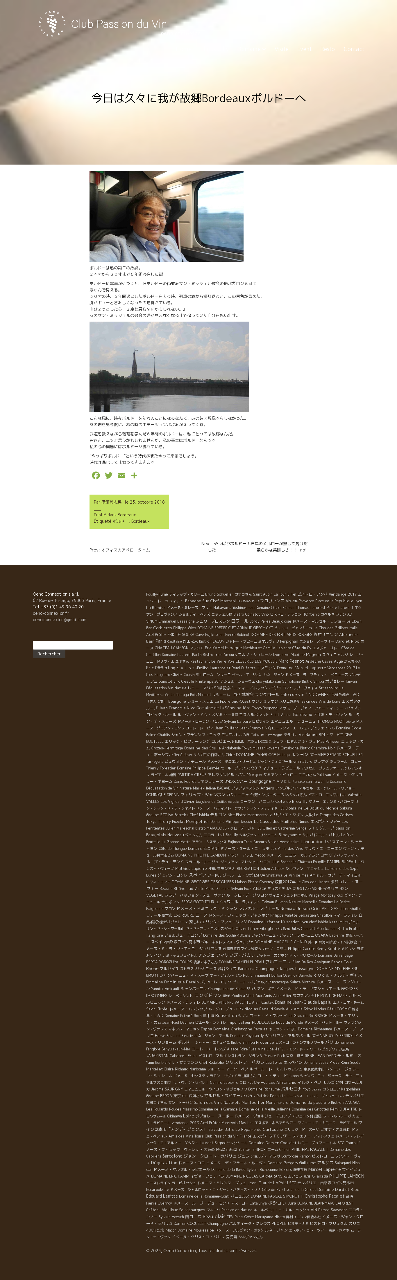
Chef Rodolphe (211, 1062)
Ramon (305, 1156)
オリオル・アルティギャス (337, 975)
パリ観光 (283, 928)
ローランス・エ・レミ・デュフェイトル (303, 728)
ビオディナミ (298, 1223)
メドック (348, 948)
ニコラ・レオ (214, 834)
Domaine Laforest (264, 921)
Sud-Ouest (241, 701)
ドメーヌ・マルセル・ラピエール (181, 1169)
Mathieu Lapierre (191, 868)
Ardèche (313, 661)
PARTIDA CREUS (192, 774)
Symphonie (291, 681)
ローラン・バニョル (257, 801)
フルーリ (213, 1209)
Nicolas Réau (325, 1009)
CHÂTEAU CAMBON (172, 647)
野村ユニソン (326, 634)
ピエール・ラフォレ (210, 1022)
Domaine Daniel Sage (335, 955)
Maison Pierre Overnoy (254, 881)
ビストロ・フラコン (285, 614)
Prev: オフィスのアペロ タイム (120, 550)
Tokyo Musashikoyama (261, 748)
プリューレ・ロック (215, 982)
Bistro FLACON (211, 641)
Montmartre (277, 1102)
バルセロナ (291, 1089)
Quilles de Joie (228, 801)
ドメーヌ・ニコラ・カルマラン (292, 855)
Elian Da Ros (302, 962)
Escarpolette (157, 1189)
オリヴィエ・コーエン (323, 848)
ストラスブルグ (192, 968)
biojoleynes (206, 801)
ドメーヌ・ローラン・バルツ (200, 721)
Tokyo (151, 821)
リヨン (265, 861)
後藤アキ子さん (205, 962)
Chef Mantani (223, 600)
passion (342, 828)
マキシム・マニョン (184, 1029)
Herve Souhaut (167, 1035)
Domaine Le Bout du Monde (312, 808)
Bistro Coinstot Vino (251, 614)
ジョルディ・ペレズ (194, 614)
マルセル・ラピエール (224, 1096)
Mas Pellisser (328, 741)
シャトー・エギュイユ (212, 1042)
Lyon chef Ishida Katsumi (322, 921)
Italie (353, 627)
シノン (243, 1015)
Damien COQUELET (190, 1223)
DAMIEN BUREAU (341, 861)
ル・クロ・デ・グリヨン (247, 895)
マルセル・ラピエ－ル (259, 908)
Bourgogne (260, 781)
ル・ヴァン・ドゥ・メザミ (200, 714)
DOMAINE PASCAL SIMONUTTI (277, 1196)
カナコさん (243, 594)
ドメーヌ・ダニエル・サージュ (231, 761)
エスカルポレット (254, 714)
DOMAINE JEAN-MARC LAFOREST (325, 1203)
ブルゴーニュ (278, 962)
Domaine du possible (309, 1102)
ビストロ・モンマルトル (327, 794)
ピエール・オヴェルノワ (252, 982)
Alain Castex (263, 1002)
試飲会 (248, 694)
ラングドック (208, 995)
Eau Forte (274, 1062)
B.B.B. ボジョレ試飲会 (253, 741)
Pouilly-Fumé (157, 594)
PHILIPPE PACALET (310, 1149)
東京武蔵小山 (314, 1069)
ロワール (239, 621)
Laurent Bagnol (213, 1142)
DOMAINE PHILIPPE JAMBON (200, 855)
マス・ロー (239, 1203)
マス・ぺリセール (303, 955)
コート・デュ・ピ (272, 1075)
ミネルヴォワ (268, 641)
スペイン (197, 875)
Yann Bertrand (158, 1062)
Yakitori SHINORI (253, 1149)
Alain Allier (282, 995)
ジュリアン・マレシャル (239, 861)
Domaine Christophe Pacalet (240, 1029)
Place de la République (334, 600)
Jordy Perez (260, 621)
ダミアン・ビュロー (280, 774)
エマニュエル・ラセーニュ (293, 721)
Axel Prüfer (210, 1122)
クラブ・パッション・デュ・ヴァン (195, 895)
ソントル (242, 975)
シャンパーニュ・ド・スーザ (184, 975)
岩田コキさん (156, 1102)
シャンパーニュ (194, 988)
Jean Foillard (227, 728)
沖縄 (212, 868)
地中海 (208, 1015)
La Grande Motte (176, 841)
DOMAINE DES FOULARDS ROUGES (281, 634)
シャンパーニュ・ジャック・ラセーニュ (282, 935)
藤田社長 (300, 1169)
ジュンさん (194, 834)
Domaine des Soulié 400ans (226, 935)
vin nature (302, 761)
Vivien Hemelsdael (284, 841)
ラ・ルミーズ (349, 1055)
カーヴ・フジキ (274, 948)
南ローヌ (193, 1216)
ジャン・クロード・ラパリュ (210, 1156)
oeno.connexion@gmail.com (59, 619)
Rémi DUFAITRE (343, 1109)
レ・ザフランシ (185, 1062)
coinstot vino (169, 681)
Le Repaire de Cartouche (259, 1129)
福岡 (172, 774)
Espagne (233, 648)
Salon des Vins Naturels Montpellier (229, 1102)
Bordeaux (127, 515)
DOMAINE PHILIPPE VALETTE (226, 1002)
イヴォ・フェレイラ (207, 1176)
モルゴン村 (333, 1082)
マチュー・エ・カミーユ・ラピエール (327, 1122)
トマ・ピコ (335, 734)
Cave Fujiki (205, 634)
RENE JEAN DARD (320, 1055)
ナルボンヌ (170, 901)
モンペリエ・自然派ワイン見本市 (325, 1182)
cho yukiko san (268, 681)
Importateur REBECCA (249, 1022)
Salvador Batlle (221, 1129)
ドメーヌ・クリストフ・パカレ (198, 1236)
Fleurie (187, 1035)
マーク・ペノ (237, 1069)
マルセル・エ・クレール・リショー (327, 788)
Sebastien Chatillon (315, 915)
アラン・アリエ (240, 855)
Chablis (164, 734)
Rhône (152, 968)
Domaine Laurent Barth (182, 654)
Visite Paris (204, 888)
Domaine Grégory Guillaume (292, 1162)
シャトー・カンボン (272, 955)
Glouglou (267, 928)
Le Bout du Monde (287, 1022)
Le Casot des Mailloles (275, 821)
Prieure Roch (274, 1055)
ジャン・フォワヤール (274, 761)
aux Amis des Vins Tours (182, 1136)
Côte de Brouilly (291, 801)
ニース (211, 968)
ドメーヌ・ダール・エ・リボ (244, 848)
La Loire (244, 721)
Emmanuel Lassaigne (177, 621)
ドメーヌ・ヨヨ (191, 1162)
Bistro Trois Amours (220, 654)
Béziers (285, 1169)
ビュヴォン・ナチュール (185, 761)
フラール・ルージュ (202, 861)
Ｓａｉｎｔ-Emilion (192, 667)
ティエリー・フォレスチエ (314, 1136)
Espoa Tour (342, 961)
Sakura (346, 808)
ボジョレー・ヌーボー (214, 1116)
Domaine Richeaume (315, 1029)
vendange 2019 (185, 1122)
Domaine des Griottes (310, 1109)
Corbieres (162, 627)
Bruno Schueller (219, 594)
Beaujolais (214, 1216)
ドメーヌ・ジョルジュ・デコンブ (262, 1116)
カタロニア (331, 1089)
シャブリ (309, 741)
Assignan (322, 962)
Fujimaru (235, 841)
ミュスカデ (276, 888)
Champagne (218, 1223)
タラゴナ (291, 734)
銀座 (318, 1116)
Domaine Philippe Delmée (198, 768)
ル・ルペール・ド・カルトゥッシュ (282, 1209)
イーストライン (158, 1182)
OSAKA (321, 935)
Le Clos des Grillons (331, 627)
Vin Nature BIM (312, 734)
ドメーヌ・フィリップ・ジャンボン (239, 915)
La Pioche (222, 701)
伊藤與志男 (111, 502)
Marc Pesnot (291, 661)
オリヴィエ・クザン (287, 814)
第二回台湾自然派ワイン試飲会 (332, 942)
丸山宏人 (190, 641)
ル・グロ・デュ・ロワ (225, 1009)
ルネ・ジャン (276, 1230)
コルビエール (222, 741)
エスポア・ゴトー (326, 648)
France (245, 1136)
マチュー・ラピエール (281, 768)
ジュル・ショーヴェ (239, 681)
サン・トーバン (180, 1102)
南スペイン (292, 1062)
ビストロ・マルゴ (212, 1055)
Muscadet (290, 921)
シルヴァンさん (250, 1236)
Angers (267, 788)
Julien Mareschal (180, 828)
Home (184, 49)
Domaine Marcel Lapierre (301, 667)
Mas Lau (246, 1122)
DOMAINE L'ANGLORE (256, 754)
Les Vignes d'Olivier (178, 801)
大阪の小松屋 (214, 1149)
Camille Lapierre (224, 1082)
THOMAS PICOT (330, 721)
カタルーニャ (237, 794)
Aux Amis (263, 995)
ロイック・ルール (161, 714)
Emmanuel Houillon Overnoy (274, 975)
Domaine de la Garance (218, 1109)
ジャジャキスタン (245, 788)
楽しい (195, 921)
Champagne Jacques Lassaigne (284, 968)
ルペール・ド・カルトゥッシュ (276, 1069)
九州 (352, 995)
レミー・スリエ (200, 701)
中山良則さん (192, 1095)
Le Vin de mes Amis (301, 875)
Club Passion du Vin (222, 1136)
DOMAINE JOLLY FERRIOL (333, 1035)
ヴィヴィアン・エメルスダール (210, 928)
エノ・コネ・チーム (348, 1002)
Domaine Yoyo (241, 1035)
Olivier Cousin (183, 674)
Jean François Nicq (177, 708)
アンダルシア (286, 788)
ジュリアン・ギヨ (261, 988)
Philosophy (214, 49)
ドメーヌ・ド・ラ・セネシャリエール (308, 988)
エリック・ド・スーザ (301, 1129)
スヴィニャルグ (335, 654)
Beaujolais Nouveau (165, 834)
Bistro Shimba (243, 1042)
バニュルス (240, 1196)
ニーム (273, 1149)
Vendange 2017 (343, 594)
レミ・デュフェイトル (179, 955)
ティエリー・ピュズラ (343, 708)
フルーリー (216, 1069)
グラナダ (321, 761)
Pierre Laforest (340, 607)
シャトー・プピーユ (241, 641)
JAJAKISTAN (157, 1055)
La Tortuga (180, 694)
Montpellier (197, 821)
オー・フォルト (222, 975)
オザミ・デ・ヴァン (330, 714)
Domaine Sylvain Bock (233, 888)
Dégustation (164, 1163)
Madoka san (326, 928)
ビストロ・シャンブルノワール (299, 1042)
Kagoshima (350, 1089)
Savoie (279, 1009)
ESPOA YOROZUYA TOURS (169, 962)
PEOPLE (279, 1223)
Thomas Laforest (311, 607)
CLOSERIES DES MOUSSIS (257, 661)
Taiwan (257, 734)
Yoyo (306, 1089)
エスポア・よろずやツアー (275, 1122)
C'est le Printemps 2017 (202, 681)
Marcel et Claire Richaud (167, 1069)
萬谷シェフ (227, 968)
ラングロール (267, 694)
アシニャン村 (302, 1116)
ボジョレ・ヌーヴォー (316, 641)
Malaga (283, 754)
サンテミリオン (265, 701)
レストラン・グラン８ (245, 1055)
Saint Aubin (263, 594)
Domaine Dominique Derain (172, 982)
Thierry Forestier (161, 768)
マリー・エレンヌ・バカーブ (331, 801)
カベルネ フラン (333, 614)
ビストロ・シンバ (312, 594)
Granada (320, 1176)
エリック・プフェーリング (224, 921)
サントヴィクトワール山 (165, 928)
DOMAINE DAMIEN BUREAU (241, 962)
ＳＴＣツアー (280, 1136)
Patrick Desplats (271, 1095)
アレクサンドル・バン (227, 774)
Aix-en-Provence (300, 600)
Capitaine (174, 641)
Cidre (230, 754)
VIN (314, 1209)
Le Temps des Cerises (333, 814)
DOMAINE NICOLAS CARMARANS (254, 1176)
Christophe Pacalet (325, 1196)
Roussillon (226, 1015)
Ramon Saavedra (332, 1209)
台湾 (349, 1196)
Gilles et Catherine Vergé (285, 828)
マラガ (274, 1156)
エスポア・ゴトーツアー (308, 1230)
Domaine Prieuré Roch (183, 1015)
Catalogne (290, 748)
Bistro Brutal (349, 928)
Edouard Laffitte (162, 1196)
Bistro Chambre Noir (317, 748)
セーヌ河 (231, 714)
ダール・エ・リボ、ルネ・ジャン (258, 674)
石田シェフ (293, 1176)
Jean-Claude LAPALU (268, 1182)
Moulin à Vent (242, 995)
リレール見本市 (159, 915)
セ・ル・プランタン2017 (241, 768)
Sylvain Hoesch (171, 1216)
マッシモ (197, 648)
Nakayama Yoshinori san (234, 607)
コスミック (266, 667)
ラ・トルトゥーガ (337, 1116)
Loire (188, 1116)
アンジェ (207, 955)
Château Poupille (312, 861)
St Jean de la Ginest (299, 1189)
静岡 (226, 995)
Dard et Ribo (347, 641)
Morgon (254, 774)
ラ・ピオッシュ (184, 1182)
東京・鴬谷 (295, 1055)
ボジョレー (334, 681)
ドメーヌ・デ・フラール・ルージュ (236, 1162)
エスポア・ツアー (325, 821)
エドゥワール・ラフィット (238, 901)
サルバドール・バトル (321, 834)
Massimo (190, 1109)
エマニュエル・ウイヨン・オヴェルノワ (215, 1089)
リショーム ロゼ (226, 694)
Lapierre (336, 935)
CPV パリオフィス (343, 855)
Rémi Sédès (350, 1062)
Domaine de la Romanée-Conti (204, 1196)
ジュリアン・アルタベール (287, 1035)
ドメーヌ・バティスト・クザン (220, 808)
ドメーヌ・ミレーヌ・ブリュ (189, 607)
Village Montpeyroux (326, 895)
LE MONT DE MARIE (331, 995)
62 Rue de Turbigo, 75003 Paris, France (72, 600)
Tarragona (154, 761)
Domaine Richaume (264, 1089)
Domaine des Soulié (202, 748)
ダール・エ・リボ (238, 875)
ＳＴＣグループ (321, 828)
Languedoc (312, 841)
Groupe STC (156, 814)
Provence (265, 1042)
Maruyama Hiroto (270, 1216)
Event (304, 49)
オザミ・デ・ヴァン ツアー (302, 708)
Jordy (259, 1035)
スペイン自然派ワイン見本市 (175, 941)
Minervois (229, 1122)
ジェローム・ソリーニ (213, 674)
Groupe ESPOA (159, 1095)
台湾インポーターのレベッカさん (278, 794)
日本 (324, 855)
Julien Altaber (272, 868)
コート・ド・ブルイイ (268, 1015)
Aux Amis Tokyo (299, 1009)
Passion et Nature (237, 1209)
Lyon (358, 600)
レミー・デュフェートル (317, 1142)
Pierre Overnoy (159, 1203)
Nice (231, 814)
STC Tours (346, 1142)
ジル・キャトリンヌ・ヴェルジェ (227, 942)
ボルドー (121, 521)
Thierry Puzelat (171, 821)
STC (292, 1182)
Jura (292, 1203)
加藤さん (249, 1075)
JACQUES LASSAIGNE (304, 888)
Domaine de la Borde (228, 1169)
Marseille (310, 901)
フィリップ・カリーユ (186, 594)
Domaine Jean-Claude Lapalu (303, 1002)
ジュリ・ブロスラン (213, 621)
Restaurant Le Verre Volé (212, 661)
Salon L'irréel (157, 1009)
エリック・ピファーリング (187, 741)
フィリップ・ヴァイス (300, 688)
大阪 (309, 814)
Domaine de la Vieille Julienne (265, 1109)
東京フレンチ (303, 995)
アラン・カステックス (209, 841)
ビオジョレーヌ (210, 781)
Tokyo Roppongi (265, 708)
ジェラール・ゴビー (345, 761)
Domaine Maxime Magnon (297, 654)
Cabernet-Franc (183, 1055)
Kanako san (302, 781)
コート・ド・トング (209, 1049)
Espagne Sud (197, 600)
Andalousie (231, 748)
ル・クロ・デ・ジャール (242, 828)
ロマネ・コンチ (158, 881)
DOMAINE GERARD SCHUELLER (336, 754)
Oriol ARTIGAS (325, 908)
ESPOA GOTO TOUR (197, 901)
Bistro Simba (313, 681)
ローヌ (201, 915)
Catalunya (258, 1203)
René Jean (183, 754)
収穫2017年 (285, 881)
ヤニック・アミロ (283, 1029)
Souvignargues (192, 1209)
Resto (327, 49)
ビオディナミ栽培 (335, 1129)
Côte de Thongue (173, 848)
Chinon (284, 1149)
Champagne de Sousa (227, 988)
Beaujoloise (281, 621)
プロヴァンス (272, 600)
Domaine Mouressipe (196, 1230)
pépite (350, 721)
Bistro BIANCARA (345, 1102)
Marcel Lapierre (324, 1169)
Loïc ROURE (184, 915)
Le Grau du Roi (301, 1015)
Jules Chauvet (303, 928)
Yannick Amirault (165, 988)
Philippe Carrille (301, 948)
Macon (171, 1230)
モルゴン (218, 814)
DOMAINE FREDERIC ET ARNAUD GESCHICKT (235, 627)
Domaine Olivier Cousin (275, 607)
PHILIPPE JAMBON (346, 1176)
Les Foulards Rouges (163, 1109)
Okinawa (174, 1116)
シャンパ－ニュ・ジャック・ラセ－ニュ (331, 1075)
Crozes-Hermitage (167, 748)
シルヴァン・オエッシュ (305, 868)
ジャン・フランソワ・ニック (195, 734)
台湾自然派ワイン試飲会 (242, 948)
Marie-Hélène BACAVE (211, 788)
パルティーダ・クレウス (250, 1223)
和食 (307, 1176)
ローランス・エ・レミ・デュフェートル (315, 1096)
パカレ (250, 1096)
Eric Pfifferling (160, 667)
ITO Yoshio (311, 614)
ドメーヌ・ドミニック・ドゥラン (206, 908)
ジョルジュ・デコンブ (183, 935)
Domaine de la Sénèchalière (223, 708)
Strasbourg (328, 688)
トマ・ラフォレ (345, 915)
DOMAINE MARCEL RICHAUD (281, 941)
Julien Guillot (350, 908)
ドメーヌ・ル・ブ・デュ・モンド (201, 1203)
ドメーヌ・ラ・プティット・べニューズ (316, 674)
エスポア (260, 1136)
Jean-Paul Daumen (178, 1022)
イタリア (330, 888)
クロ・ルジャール (253, 1082)
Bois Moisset (200, 694)
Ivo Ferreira (178, 814)
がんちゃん (353, 661)
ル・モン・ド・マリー (299, 1049)
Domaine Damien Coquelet (273, 1142)
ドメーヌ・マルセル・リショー (318, 621)
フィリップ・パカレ (235, 955)
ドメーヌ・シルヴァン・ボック (239, 1230)
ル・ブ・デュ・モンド (165, 861)
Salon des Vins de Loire (321, 701)
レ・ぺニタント (181, 995)
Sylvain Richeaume (262, 1169)
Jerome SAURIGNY (167, 1089)
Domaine (249, 49)
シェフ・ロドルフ (287, 741)
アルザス (325, 1163)
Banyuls (305, 975)
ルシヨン (299, 754)
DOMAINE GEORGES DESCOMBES (203, 881)
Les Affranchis (282, 1082)
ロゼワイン (260, 721)
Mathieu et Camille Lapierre (267, 648)
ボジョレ (277, 1203)
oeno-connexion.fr (51, 613)
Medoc (260, 855)
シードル (214, 875)
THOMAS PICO (248, 601)
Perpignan (289, 641)
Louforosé (289, 1156)
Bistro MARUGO (208, 828)
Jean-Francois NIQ (255, 728)
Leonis (316, 1089)
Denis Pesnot (185, 781)
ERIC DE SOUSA (181, 634)
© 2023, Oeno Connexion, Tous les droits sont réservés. (201, 1250)
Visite (282, 49)
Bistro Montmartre (252, 814)
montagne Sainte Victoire (293, 982)
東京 (177, 1095)
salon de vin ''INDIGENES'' (305, 694)
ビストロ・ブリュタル (329, 1223)
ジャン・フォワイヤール (265, 808)
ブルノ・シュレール (255, 654)
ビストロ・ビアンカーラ (293, 627)
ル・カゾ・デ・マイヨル (341, 875)
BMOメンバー (236, 781)
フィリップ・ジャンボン (202, 794)
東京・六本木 (338, 1230)
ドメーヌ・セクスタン (191, 1075)
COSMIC (344, 1009)
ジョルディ (259, 1156)
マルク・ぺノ (309, 1082)
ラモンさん (226, 868)
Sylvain (230, 721)
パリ (329, 1042)
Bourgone (177, 701)
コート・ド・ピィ (200, 728)
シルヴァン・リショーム (258, 834)
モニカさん (307, 774)
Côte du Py (301, 647)
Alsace (260, 888)
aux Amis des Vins (287, 848)
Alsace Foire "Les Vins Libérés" (254, 1049)
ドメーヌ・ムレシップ (188, 1009)
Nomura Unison (295, 908)
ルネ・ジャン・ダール (211, 1035)
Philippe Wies (184, 627)
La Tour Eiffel (285, 594)
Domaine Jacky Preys (321, 1062)
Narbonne (197, 1069)
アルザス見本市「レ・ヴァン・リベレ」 (177, 1082)
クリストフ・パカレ (244, 1062)
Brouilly (232, 834)
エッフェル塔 (221, 614)
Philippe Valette (283, 915)
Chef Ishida (199, 814)
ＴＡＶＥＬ (281, 781)
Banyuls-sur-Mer (176, 1049)
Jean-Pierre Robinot (232, 634)
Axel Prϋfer (156, 634)
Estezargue (273, 735)
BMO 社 (152, 975)
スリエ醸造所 (289, 701)
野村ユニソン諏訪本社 (303, 1216)
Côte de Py (271, 1189)
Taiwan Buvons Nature (281, 901)
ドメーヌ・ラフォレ (183, 1002)
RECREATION (248, 868)
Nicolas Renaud (258, 1009)
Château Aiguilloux (162, 1209)
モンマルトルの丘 (235, 734)
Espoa (206, 1029)
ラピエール (159, 774)
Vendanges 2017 (341, 668)
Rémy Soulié (328, 948)
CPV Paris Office (240, 1216)
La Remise (156, 607)
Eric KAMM (214, 647)
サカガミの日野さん (209, 754)
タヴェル (352, 921)
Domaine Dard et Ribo (338, 1189)
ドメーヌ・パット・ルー (323, 1022)
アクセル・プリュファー (320, 768)
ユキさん (182, 661)
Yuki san (324, 774)
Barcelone (172, 1156)
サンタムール (237, 1142)
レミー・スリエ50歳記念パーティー (218, 688)
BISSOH (321, 1015)
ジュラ (243, 1156)
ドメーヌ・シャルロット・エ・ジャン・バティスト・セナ (215, 1189)
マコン (170, 908)
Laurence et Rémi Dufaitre (233, 668)
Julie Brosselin (283, 861)
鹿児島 (231, 1236)
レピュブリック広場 (333, 1049)
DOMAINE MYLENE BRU (337, 968)
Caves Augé (332, 661)
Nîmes (303, 821)
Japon (294, 1075)
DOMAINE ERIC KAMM (170, 1176)
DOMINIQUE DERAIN (162, 794)
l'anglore (154, 935)
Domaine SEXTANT (203, 848)
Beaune (166, 888)
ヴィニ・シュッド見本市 (288, 895)
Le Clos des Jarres (313, 881)
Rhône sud (183, 888)
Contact (354, 49)
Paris (161, 641)
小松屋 (231, 1149)
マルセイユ (169, 968)
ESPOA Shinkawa (268, 875)
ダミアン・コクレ (173, 875)
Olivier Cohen (247, 928)
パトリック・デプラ (266, 688)
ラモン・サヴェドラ (225, 1075)
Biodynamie (290, 834)
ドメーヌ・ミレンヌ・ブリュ (221, 1182)
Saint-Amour (281, 714)
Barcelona (246, 968)
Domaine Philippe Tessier (231, 821)
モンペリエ (354, 1095)
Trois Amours (255, 841)
